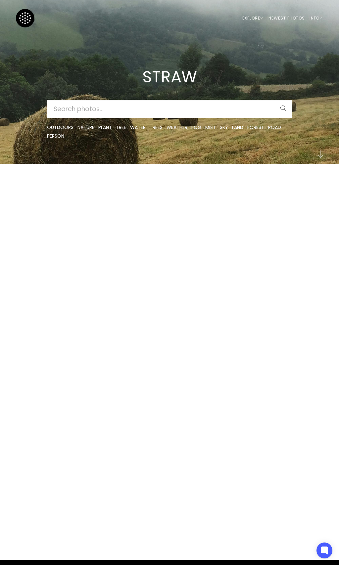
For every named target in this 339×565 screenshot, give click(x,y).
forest (255, 127)
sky (224, 127)
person (55, 136)
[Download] (45, 199)
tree (121, 127)
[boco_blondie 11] (45, 183)
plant (105, 127)
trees (156, 127)
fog (196, 127)
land (237, 127)
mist (210, 127)
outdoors (60, 127)
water (138, 127)
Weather (177, 127)
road (274, 127)
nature (85, 127)
